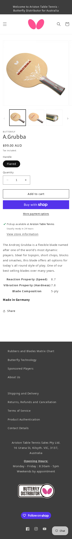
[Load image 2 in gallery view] (36, 118)
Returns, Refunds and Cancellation (32, 402)
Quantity (8, 172)
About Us (14, 377)
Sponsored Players (20, 368)
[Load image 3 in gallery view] (54, 118)
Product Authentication (24, 419)
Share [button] (11, 311)
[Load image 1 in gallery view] (17, 118)
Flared (11, 164)
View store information (22, 234)
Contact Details (18, 428)
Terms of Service (19, 410)
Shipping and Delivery (23, 393)
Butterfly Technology (22, 360)
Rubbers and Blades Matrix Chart (31, 351)
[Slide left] (4, 118)
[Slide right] (68, 118)
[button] (5, 24)
